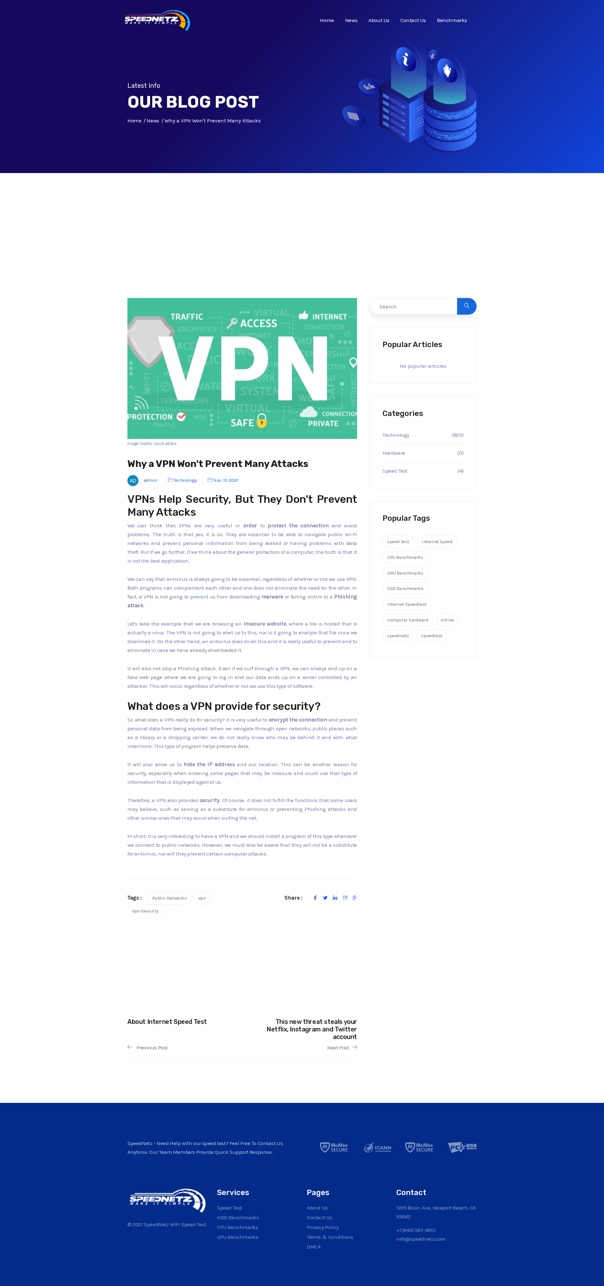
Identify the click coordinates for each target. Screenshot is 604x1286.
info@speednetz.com (421, 1239)
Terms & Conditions (330, 1237)
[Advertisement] (302, 249)
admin (150, 480)
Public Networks (169, 898)
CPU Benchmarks (405, 557)
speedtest (431, 635)
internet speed (437, 541)
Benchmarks (452, 20)
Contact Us (413, 20)
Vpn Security (145, 911)
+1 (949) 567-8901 (416, 1230)
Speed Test (395, 471)
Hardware (394, 453)
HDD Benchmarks (238, 1217)
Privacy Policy (322, 1227)
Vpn (202, 898)
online (447, 620)
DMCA (314, 1247)
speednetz (398, 635)
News (351, 20)
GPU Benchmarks (405, 573)
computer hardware (407, 620)
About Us (378, 20)
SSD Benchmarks (405, 588)
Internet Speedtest (407, 604)
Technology (185, 480)
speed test (398, 541)
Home (327, 20)
